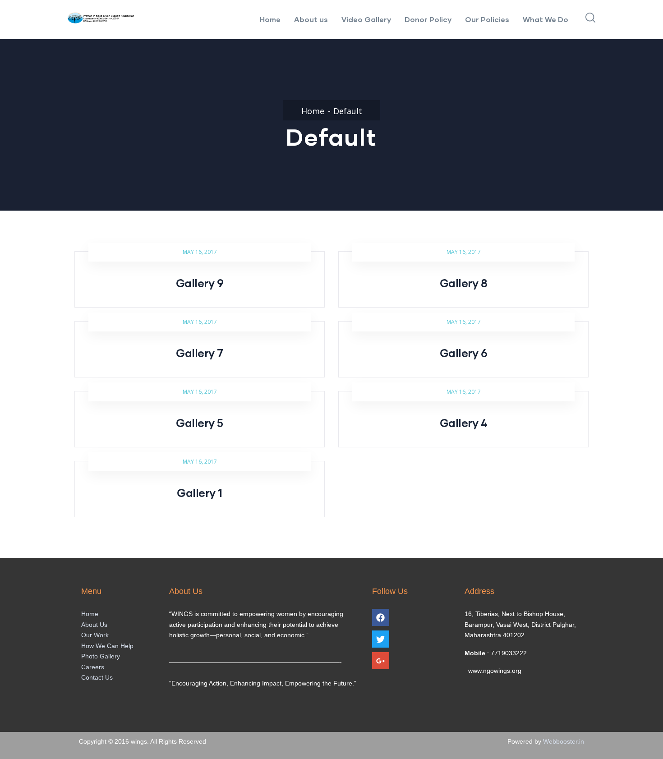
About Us (94, 624)
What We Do (545, 19)
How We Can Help (107, 645)
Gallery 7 (199, 352)
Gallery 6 (464, 352)
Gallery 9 (200, 283)
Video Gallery (366, 19)
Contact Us (97, 677)
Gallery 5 (199, 422)
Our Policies (487, 19)
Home (270, 19)
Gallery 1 (199, 492)
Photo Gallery (100, 656)
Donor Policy (428, 19)
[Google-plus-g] (380, 660)
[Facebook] (380, 617)
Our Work (95, 635)
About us (311, 19)
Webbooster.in (563, 741)
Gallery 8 (464, 283)
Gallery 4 (464, 422)
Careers (92, 667)
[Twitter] (380, 639)
